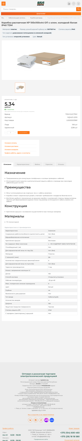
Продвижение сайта (41, 439)
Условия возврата (11, 149)
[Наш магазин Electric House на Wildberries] (46, 420)
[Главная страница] (41, 4)
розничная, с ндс (11, 99)
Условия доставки (11, 146)
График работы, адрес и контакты (17, 153)
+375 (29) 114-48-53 (42, 393)
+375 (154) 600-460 (37, 404)
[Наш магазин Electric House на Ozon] (52, 420)
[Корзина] (78, 4)
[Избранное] (74, 4)
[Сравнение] (69, 4)
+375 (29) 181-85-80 (49, 404)
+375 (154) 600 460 (70, 433)
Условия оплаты (11, 143)
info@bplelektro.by (54, 393)
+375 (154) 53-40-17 (40, 401)
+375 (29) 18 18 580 (70, 436)
